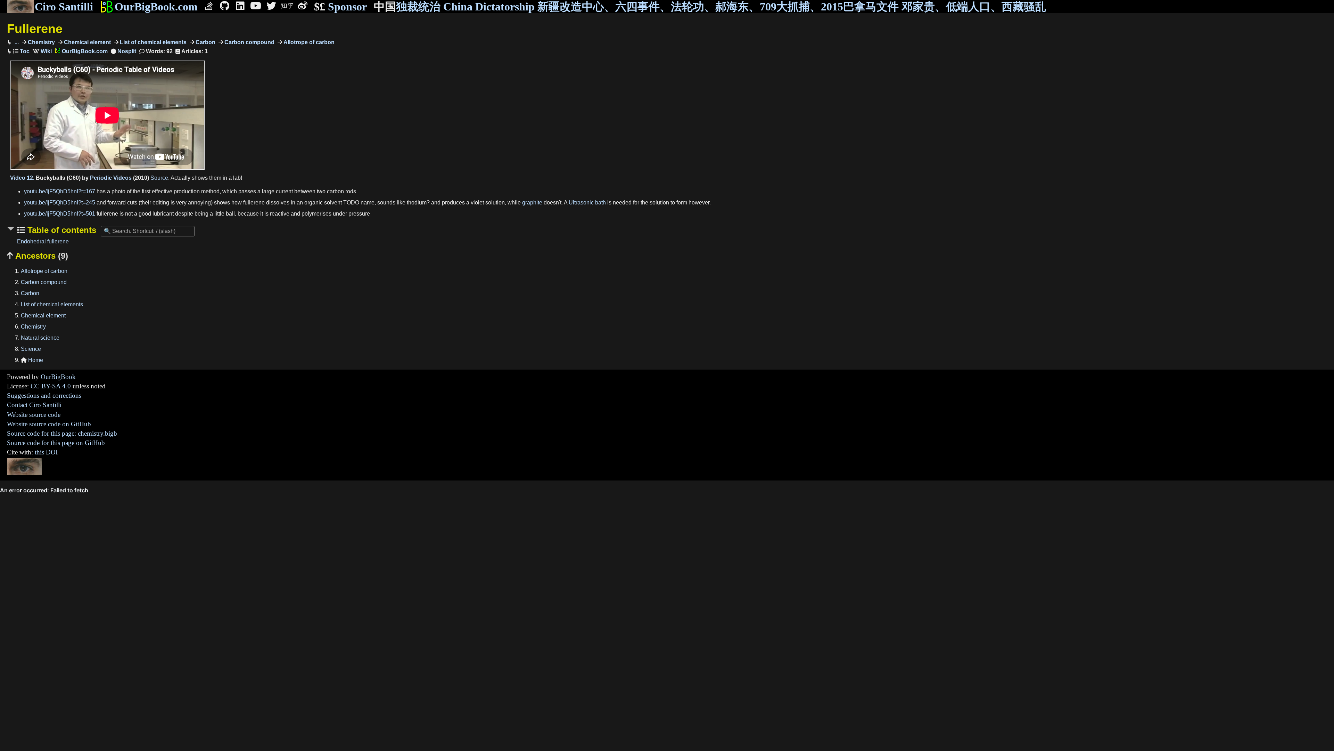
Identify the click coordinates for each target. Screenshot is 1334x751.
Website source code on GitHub (49, 424)
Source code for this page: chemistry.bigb (62, 433)
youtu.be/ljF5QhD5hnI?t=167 (59, 191)
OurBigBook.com (156, 6)
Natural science (40, 338)
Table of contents (60, 230)
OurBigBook (58, 376)
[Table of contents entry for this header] (21, 51)
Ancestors (37, 255)
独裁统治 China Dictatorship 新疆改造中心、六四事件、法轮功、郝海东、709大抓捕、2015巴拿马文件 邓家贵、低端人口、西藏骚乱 (710, 6)
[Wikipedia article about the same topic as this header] (42, 51)
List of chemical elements (152, 42)
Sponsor (340, 6)
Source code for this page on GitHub (56, 442)
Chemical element (87, 42)
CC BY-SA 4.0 (51, 386)
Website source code (33, 414)
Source (159, 178)
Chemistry (40, 42)
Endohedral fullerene (43, 241)
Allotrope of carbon (308, 42)
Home (32, 360)
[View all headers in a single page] (123, 51)
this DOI (46, 452)
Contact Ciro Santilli (34, 405)
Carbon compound (248, 42)
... (16, 42)
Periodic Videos (111, 178)
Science (31, 349)
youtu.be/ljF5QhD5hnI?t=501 (59, 214)
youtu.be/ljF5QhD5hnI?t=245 (59, 202)
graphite (532, 202)
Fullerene (35, 29)
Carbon (204, 42)
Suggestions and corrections (44, 395)
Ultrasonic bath (587, 202)
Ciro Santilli (64, 6)
